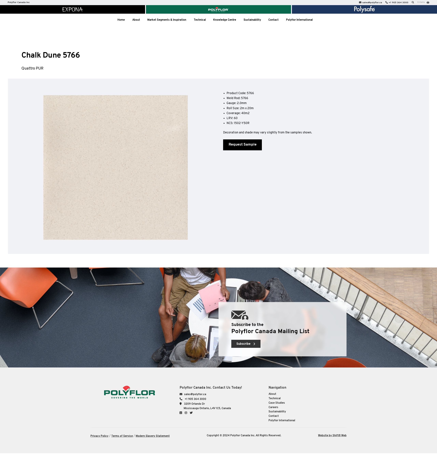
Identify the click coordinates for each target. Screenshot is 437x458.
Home (121, 20)
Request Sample (243, 144)
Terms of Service (122, 436)
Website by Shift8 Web (332, 435)
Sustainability (277, 411)
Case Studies (277, 403)
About (272, 394)
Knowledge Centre (224, 20)
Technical (275, 398)
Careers (273, 407)
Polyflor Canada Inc (19, 2)
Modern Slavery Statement (153, 436)
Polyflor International (282, 420)
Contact (274, 416)
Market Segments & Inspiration (166, 20)
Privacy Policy (99, 436)
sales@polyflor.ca (372, 2)
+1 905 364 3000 (398, 2)
